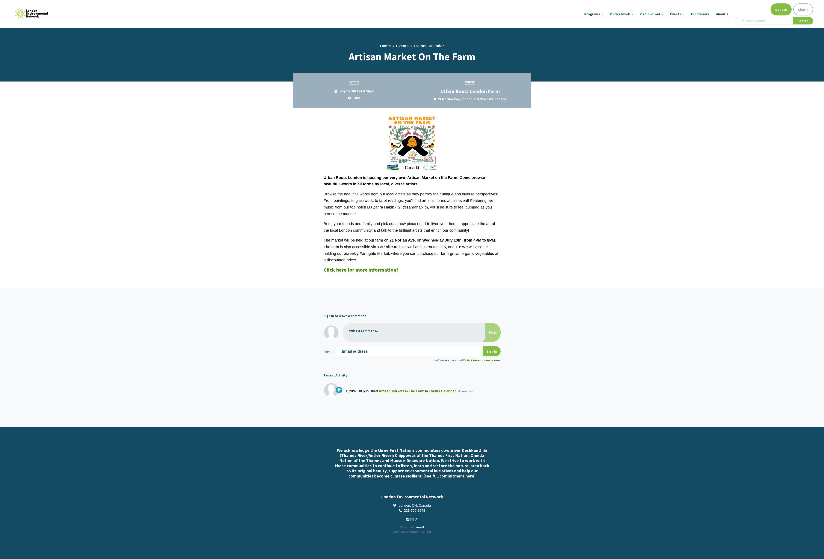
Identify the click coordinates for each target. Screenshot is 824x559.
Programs (592, 14)
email (420, 527)
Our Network (620, 14)
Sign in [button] (803, 9)
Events (676, 14)
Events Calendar (429, 46)
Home (385, 46)
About (721, 14)
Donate (781, 9)
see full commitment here (449, 476)
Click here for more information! (361, 269)
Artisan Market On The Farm (401, 391)
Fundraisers (700, 14)
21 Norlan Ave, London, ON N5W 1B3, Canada (472, 99)
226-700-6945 (414, 510)
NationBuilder (421, 531)
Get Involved (650, 14)
